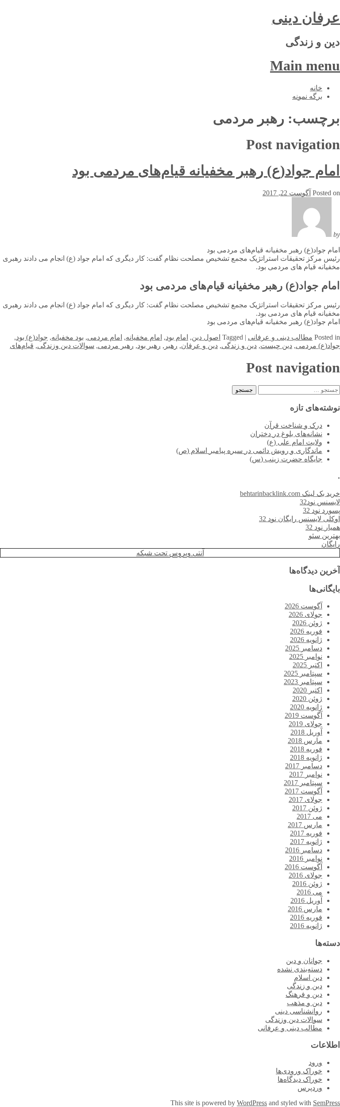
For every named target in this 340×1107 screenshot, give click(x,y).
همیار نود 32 (322, 527)
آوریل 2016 (306, 900)
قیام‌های (22, 345)
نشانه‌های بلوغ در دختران (286, 433)
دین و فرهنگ (304, 994)
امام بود (177, 337)
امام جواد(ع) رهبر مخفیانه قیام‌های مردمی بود (206, 170)
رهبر (171, 345)
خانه (316, 88)
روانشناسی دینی (298, 1011)
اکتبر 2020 (307, 690)
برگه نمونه (307, 96)
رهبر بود (149, 345)
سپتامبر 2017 (303, 782)
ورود (315, 1062)
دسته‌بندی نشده (299, 969)
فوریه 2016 (306, 917)
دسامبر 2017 (303, 766)
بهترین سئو (324, 535)
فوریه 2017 (306, 833)
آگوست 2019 (303, 715)
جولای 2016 (305, 875)
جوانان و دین (304, 960)
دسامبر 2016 (303, 850)
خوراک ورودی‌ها (299, 1071)
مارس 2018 (305, 740)
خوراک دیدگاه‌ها (300, 1079)
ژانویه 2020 (306, 707)
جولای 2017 (305, 799)
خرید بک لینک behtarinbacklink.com (290, 493)
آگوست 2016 (303, 867)
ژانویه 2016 (306, 925)
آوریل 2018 (306, 732)
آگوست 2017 (303, 791)
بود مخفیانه (67, 337)
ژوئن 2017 (307, 808)
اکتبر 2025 (307, 665)
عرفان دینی (306, 18)
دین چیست (276, 345)
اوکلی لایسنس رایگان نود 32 (299, 519)
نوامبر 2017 (305, 774)
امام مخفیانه (144, 337)
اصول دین (206, 337)
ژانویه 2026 (306, 639)
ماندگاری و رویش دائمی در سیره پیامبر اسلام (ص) (249, 450)
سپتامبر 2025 (303, 673)
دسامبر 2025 (303, 648)
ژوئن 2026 (307, 623)
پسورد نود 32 (321, 510)
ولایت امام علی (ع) (294, 442)
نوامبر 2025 (305, 656)
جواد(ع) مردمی (318, 345)
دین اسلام (308, 977)
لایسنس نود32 (320, 502)
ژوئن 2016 (307, 883)
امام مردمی (104, 337)
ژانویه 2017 (306, 841)
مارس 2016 (305, 909)
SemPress (326, 1103)
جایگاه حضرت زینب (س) (286, 459)
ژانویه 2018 (306, 757)
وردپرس (310, 1088)
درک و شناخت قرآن (293, 425)
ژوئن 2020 (307, 698)
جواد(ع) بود (32, 337)
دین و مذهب (304, 1002)
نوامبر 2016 (305, 858)
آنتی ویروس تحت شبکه (170, 553)
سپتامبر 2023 (303, 681)
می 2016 (309, 892)
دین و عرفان (199, 345)
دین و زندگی (239, 345)
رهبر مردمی (116, 345)
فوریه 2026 (306, 631)
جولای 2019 (305, 724)
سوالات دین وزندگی (65, 345)
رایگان (330, 544)
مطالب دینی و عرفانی (280, 337)
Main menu (305, 66)
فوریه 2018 (306, 749)
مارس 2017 (305, 824)
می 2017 (309, 816)
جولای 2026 (305, 614)
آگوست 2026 (303, 606)
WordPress (252, 1103)
